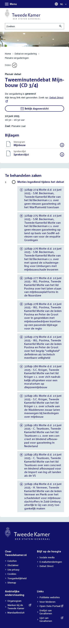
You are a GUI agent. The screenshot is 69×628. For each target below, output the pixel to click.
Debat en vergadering (26, 53)
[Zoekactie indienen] (60, 26)
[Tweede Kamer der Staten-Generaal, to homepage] (22, 14)
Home (8, 53)
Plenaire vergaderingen (17, 58)
